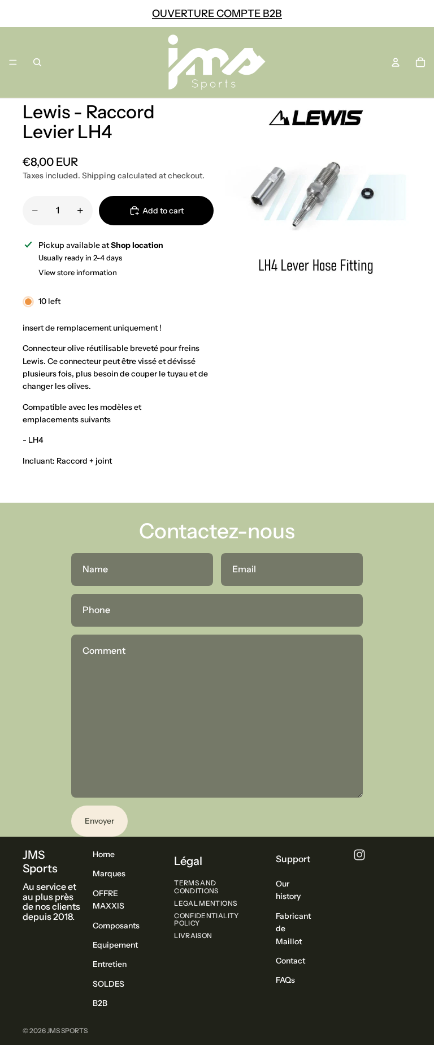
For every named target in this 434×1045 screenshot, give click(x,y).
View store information (77, 272)
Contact (290, 961)
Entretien (110, 964)
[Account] (395, 62)
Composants (116, 925)
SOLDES (108, 983)
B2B (100, 1003)
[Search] (37, 62)
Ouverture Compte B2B (217, 13)
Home (104, 854)
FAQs (285, 980)
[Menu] (13, 62)
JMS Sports (67, 1030)
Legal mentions (205, 902)
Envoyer (99, 821)
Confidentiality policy (206, 919)
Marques (109, 873)
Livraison (193, 935)
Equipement (115, 945)
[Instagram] (359, 855)
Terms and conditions (196, 886)
